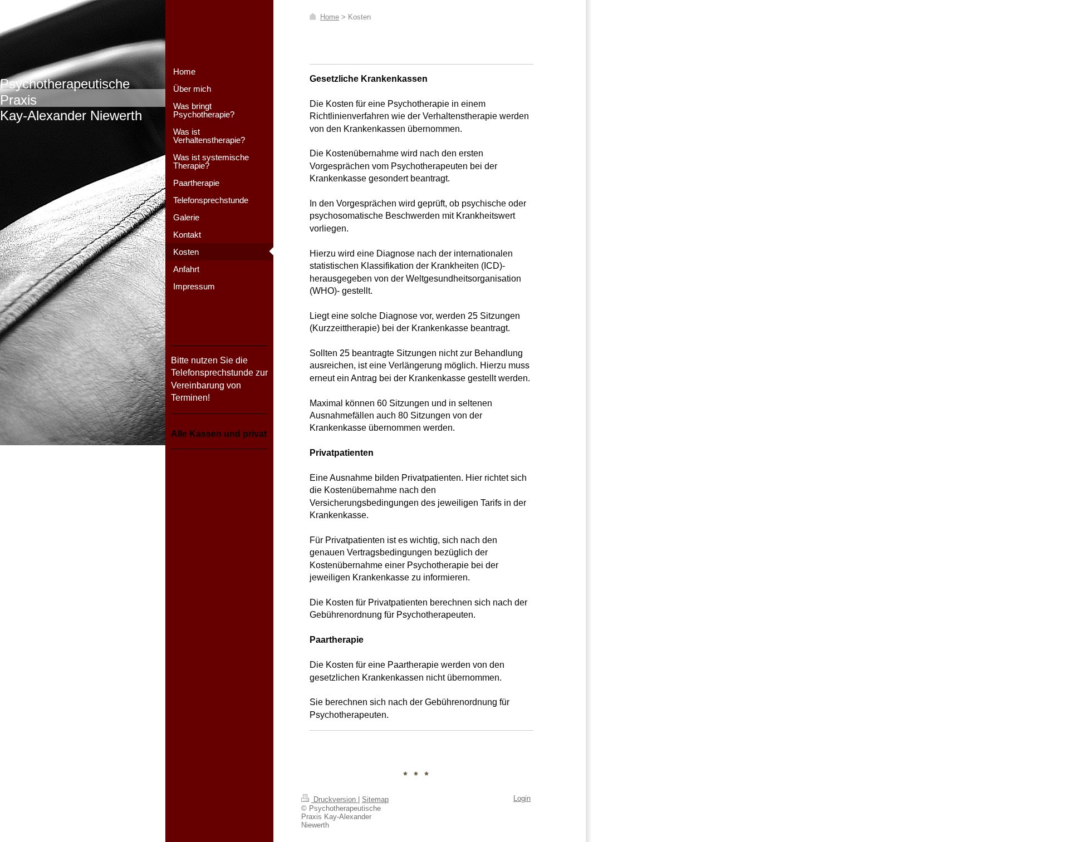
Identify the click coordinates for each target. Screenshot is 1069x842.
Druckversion (334, 799)
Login (522, 798)
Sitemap (375, 799)
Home (329, 17)
